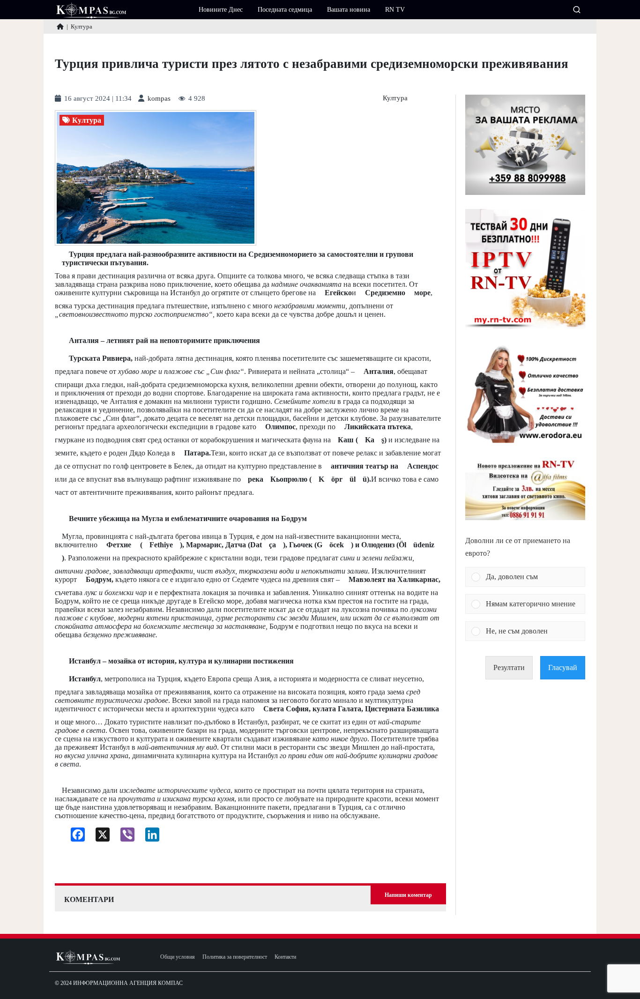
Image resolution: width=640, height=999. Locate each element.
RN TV (395, 9)
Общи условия (177, 957)
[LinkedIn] (148, 837)
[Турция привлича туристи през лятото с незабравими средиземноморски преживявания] (155, 178)
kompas (159, 98)
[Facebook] (74, 837)
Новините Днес (221, 9)
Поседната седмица (285, 9)
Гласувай (562, 667)
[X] (99, 837)
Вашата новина (348, 9)
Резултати (509, 667)
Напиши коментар (408, 895)
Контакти (285, 957)
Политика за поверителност (234, 957)
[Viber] (124, 837)
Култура (395, 98)
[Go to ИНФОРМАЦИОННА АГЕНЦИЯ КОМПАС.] (60, 26)
